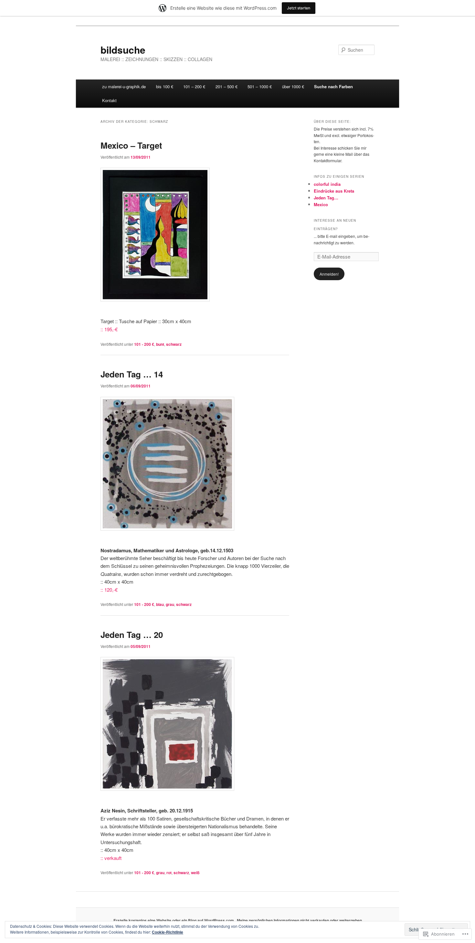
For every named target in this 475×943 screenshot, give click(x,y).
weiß (195, 872)
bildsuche (122, 50)
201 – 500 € (227, 86)
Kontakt (109, 100)
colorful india (327, 184)
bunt (160, 344)
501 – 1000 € (260, 86)
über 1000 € (293, 86)
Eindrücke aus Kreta (334, 191)
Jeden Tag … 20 (131, 635)
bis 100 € (164, 86)
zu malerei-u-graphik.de (124, 86)
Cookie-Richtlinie (167, 932)
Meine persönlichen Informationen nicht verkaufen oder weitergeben (299, 920)
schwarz (174, 344)
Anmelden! (329, 274)
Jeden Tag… (326, 198)
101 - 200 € (144, 344)
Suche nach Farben (333, 86)
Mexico (321, 204)
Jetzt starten (298, 7)
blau (160, 604)
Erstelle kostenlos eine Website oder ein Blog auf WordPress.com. (174, 920)
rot (169, 872)
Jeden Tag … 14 (131, 374)
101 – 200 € (194, 86)
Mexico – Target (131, 145)
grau (170, 604)
